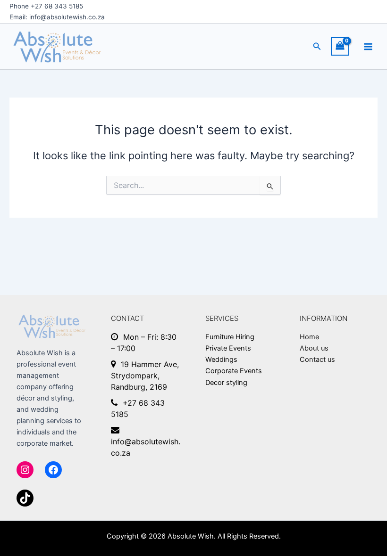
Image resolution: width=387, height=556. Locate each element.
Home (309, 337)
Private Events (228, 348)
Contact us (317, 359)
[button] (317, 46)
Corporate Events (233, 371)
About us (314, 348)
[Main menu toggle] (368, 46)
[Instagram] (25, 469)
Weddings (221, 359)
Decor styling (226, 382)
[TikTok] (25, 498)
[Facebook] (53, 469)
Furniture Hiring (229, 337)
